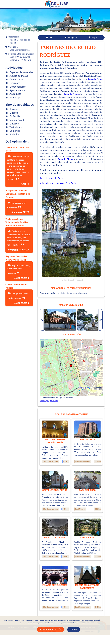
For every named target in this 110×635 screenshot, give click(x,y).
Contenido (14, 130)
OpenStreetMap (86, 387)
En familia (14, 116)
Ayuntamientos (17, 90)
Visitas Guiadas (17, 120)
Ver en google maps (49, 400)
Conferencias (16, 79)
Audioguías (15, 94)
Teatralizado (15, 127)
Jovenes (13, 109)
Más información (52, 630)
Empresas (14, 83)
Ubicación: (13, 37)
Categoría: (13, 47)
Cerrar (74, 630)
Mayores (14, 123)
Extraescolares (17, 86)
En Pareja (14, 97)
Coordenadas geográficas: (21, 54)
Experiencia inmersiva (21, 72)
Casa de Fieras (95, 79)
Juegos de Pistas (18, 76)
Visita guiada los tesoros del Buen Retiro (58, 183)
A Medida (14, 134)
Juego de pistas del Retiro (51, 178)
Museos (13, 112)
